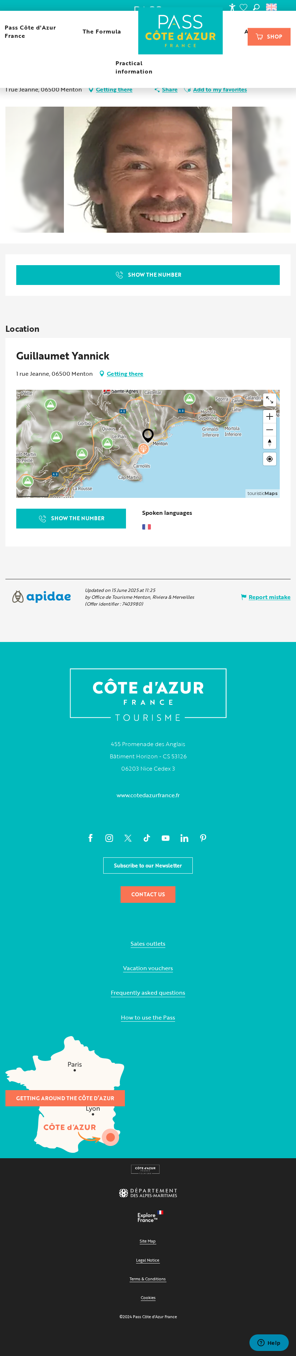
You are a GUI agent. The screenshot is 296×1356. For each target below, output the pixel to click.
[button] (256, 7)
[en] (272, 7)
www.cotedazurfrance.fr (148, 795)
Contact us (148, 894)
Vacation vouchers (148, 968)
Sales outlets (148, 944)
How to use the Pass (148, 1017)
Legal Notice (147, 1260)
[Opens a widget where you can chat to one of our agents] (269, 1343)
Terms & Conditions (148, 1279)
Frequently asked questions (148, 993)
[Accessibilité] (232, 7)
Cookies (148, 1297)
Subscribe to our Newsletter (148, 865)
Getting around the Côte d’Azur (65, 1098)
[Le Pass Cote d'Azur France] (180, 31)
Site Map (148, 1241)
